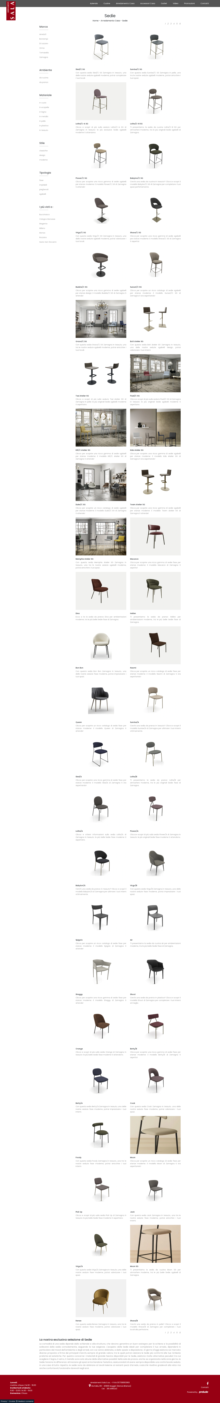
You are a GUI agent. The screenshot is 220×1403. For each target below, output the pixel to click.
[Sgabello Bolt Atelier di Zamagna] (155, 319)
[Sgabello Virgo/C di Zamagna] (101, 210)
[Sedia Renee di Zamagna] (101, 1298)
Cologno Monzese (47, 219)
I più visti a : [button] (46, 207)
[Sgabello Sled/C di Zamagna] (101, 47)
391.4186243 (112, 1388)
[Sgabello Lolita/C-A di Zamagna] (101, 101)
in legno (42, 112)
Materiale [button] (45, 95)
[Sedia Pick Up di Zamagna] (101, 1189)
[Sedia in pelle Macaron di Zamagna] (155, 536)
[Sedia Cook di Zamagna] (155, 1080)
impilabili (43, 185)
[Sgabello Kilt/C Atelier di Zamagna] (101, 428)
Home (96, 20)
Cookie (12, 1401)
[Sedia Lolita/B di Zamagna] (155, 754)
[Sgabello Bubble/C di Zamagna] (101, 264)
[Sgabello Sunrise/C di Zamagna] (155, 47)
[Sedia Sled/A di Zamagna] (101, 754)
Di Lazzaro (43, 43)
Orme (42, 48)
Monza (42, 233)
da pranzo (43, 82)
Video (175, 3)
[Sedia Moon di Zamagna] (155, 1135)
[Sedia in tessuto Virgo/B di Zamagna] (155, 863)
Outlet (164, 3)
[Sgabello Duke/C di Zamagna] (101, 482)
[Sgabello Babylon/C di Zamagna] (155, 156)
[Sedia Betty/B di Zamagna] (155, 1026)
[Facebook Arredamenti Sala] (207, 1383)
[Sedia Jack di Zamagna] (155, 1189)
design (42, 155)
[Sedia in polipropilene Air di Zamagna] (155, 917)
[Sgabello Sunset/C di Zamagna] (155, 264)
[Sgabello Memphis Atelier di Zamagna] (101, 536)
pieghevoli (43, 189)
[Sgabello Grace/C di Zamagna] (101, 319)
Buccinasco (44, 214)
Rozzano (43, 237)
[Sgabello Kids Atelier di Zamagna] (155, 428)
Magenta (43, 223)
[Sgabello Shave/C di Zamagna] (155, 210)
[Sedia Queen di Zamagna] (101, 700)
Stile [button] (42, 143)
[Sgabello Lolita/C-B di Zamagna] (155, 101)
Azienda (94, 3)
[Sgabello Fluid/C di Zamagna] (155, 373)
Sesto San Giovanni (47, 242)
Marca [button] (43, 26)
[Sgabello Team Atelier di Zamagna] (155, 482)
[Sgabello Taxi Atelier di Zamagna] (101, 373)
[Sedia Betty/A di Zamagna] (101, 1080)
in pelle (42, 121)
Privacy (4, 1401)
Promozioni (189, 3)
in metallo (43, 116)
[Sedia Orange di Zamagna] (101, 1026)
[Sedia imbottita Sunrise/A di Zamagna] (155, 700)
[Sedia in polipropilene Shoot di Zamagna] (155, 972)
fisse (41, 180)
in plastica (43, 125)
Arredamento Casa (125, 3)
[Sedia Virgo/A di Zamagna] (101, 1244)
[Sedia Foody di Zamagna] (101, 1135)
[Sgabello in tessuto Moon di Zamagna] (155, 1244)
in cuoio (42, 102)
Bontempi (43, 39)
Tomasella (44, 52)
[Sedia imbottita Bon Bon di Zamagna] (101, 645)
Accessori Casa (147, 3)
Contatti (205, 3)
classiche (43, 150)
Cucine (107, 3)
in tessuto (43, 130)
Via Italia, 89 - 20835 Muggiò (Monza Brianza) (111, 1386)
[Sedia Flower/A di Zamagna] (155, 809)
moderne (43, 160)
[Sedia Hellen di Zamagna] (155, 591)
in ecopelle (44, 107)
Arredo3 (42, 34)
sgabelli (42, 194)
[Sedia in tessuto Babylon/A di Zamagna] (101, 863)
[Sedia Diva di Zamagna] (101, 591)
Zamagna (43, 57)
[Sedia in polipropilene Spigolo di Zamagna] (101, 917)
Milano (42, 228)
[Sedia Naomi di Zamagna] (155, 645)
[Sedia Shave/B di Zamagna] (155, 1298)
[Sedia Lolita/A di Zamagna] (101, 809)
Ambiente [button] (45, 70)
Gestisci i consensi (25, 1401)
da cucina (43, 77)
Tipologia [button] (45, 172)
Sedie (125, 20)
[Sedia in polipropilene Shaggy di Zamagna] (101, 972)
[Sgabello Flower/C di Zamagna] (101, 156)
